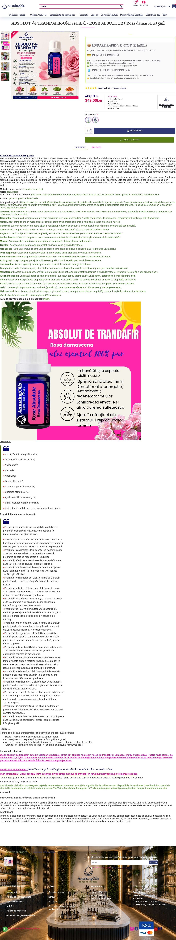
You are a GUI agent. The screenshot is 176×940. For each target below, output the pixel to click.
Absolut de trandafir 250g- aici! (17, 155)
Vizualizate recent (16, 852)
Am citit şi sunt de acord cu (112, 868)
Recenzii (96, 147)
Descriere (80, 147)
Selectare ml (90, 114)
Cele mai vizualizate (44, 852)
